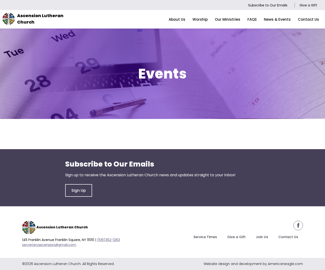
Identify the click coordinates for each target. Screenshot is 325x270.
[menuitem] (177, 19)
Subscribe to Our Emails (267, 5)
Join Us (262, 237)
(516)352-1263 (108, 239)
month (87, 133)
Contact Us (288, 237)
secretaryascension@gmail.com (49, 244)
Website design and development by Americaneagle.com (253, 263)
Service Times (205, 237)
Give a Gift (308, 5)
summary (62, 133)
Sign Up (78, 190)
